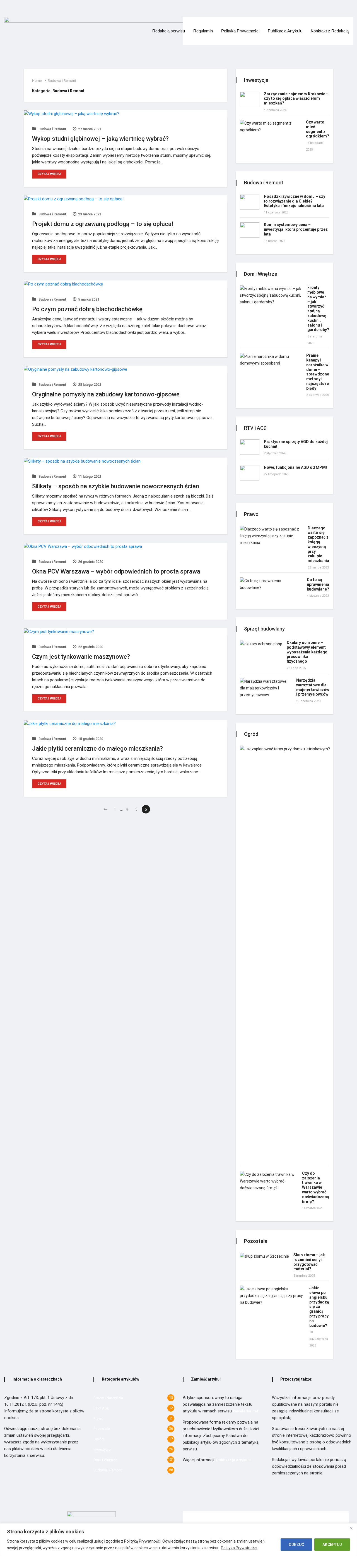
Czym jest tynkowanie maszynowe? (81, 656)
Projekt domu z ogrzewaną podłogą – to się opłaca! (102, 223)
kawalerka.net (245, 1411)
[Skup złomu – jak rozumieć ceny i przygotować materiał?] (264, 1256)
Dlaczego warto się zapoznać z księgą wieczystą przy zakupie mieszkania (318, 544)
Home (37, 80)
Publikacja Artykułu (285, 30)
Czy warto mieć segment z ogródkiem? (317, 129)
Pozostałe (101, 1429)
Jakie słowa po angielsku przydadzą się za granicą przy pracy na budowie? (319, 1306)
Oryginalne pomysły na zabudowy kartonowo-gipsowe (106, 394)
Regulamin (203, 30)
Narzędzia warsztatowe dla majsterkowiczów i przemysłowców (312, 687)
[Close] (351, 1528)
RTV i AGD (101, 1408)
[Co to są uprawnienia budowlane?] (271, 584)
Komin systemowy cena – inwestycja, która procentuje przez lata (296, 229)
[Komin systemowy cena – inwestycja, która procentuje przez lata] (249, 230)
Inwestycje (101, 1449)
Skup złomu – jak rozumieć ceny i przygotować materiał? (309, 1262)
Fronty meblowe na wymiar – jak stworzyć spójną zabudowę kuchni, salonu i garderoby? (318, 308)
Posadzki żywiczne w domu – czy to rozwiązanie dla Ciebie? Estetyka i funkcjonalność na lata (294, 201)
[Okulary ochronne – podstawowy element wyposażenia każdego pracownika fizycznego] (261, 643)
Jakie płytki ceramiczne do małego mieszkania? (97, 748)
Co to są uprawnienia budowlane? (318, 584)
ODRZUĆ (296, 1544)
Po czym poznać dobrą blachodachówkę (87, 309)
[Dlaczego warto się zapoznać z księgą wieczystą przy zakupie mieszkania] (271, 536)
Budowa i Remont (62, 80)
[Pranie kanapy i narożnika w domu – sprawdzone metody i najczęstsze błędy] (271, 360)
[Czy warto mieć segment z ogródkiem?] (270, 126)
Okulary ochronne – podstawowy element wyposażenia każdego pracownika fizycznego (307, 651)
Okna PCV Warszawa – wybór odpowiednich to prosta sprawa (116, 571)
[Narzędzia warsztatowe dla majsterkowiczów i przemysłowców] (266, 688)
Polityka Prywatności (239, 1548)
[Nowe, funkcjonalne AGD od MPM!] (249, 472)
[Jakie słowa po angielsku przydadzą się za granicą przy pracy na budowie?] (272, 1296)
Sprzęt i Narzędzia (108, 1398)
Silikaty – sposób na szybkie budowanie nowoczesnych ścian (115, 486)
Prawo (98, 1418)
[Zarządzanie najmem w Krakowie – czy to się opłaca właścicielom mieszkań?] (249, 99)
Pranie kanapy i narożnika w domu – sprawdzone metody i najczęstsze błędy (317, 372)
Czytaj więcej (49, 174)
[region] (178, 1539)
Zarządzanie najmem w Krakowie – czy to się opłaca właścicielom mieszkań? (296, 99)
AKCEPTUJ (332, 1544)
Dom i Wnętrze (105, 1460)
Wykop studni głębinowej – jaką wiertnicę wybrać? (100, 138)
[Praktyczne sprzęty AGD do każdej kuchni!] (249, 447)
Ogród (98, 1439)
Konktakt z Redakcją (330, 30)
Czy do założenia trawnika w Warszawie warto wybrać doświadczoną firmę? (315, 1187)
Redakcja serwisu (168, 30)
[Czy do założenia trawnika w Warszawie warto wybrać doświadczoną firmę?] (269, 1181)
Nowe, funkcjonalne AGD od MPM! (295, 467)
